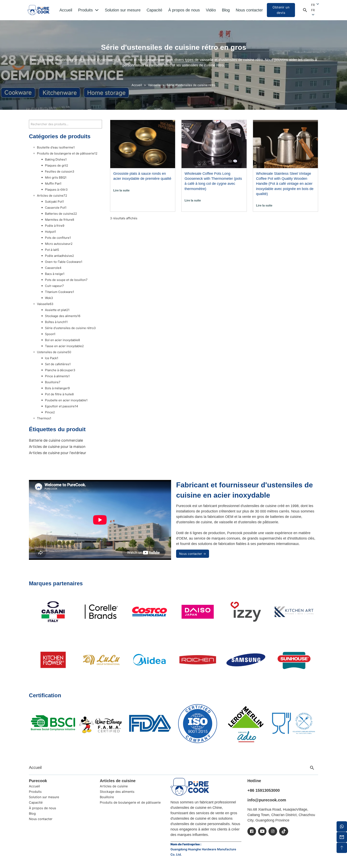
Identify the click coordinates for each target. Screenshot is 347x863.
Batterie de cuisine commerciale (56, 440)
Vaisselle (154, 85)
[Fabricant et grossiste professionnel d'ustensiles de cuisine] (189, 787)
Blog (226, 10)
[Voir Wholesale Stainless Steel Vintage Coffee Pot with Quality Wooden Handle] (285, 144)
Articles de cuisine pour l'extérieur (57, 453)
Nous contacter (249, 10)
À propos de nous (184, 10)
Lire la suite (121, 190)
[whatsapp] (342, 826)
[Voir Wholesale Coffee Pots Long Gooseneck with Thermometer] (214, 144)
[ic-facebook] (251, 831)
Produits (85, 10)
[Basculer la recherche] (305, 10)
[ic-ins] (272, 831)
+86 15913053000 (263, 790)
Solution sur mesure (123, 10)
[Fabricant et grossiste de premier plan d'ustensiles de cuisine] (38, 10)
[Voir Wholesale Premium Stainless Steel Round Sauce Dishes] (142, 144)
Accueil (65, 10)
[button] (315, 10)
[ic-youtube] (262, 831)
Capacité (154, 10)
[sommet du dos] (342, 848)
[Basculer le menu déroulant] (97, 10)
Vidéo (211, 10)
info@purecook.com (266, 800)
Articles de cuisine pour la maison (57, 446)
